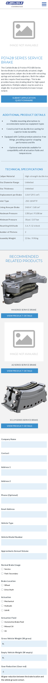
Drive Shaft (9, 590)
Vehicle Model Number (12, 537)
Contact (5, 453)
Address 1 (6, 467)
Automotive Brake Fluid (14, 622)
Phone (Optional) (9, 495)
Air (5, 631)
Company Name (8, 439)
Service (7, 569)
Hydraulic (8, 606)
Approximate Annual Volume (15, 551)
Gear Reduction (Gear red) (14, 666)
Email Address (8, 509)
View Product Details (19, 315)
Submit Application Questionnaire (24, 99)
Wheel (7, 585)
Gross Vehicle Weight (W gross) (16, 638)
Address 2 (6, 481)
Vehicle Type (7, 523)
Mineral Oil (8, 626)
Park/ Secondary (11, 573)
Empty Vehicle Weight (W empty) (17, 652)
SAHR (6, 610)
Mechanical (9, 601)
